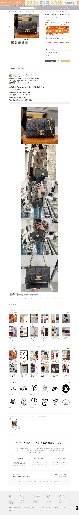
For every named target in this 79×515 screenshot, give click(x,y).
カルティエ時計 (22, 498)
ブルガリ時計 (22, 497)
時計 (33, 298)
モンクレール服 (61, 498)
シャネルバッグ (35, 497)
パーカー (11, 298)
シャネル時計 (22, 500)
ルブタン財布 (48, 496)
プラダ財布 (47, 497)
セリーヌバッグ (35, 498)
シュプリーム (37, 298)
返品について (34, 507)
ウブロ (21, 501)
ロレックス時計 (22, 495)
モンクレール (61, 298)
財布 (10, 496)
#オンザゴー (26, 295)
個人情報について (49, 507)
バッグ (10, 497)
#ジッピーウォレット (34, 295)
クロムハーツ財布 (49, 500)
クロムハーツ (19, 298)
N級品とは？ (56, 507)
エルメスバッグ (35, 500)
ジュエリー (11, 502)
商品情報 (13, 68)
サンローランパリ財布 (49, 502)
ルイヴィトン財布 (49, 503)
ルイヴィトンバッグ (36, 495)
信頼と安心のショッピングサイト (51, 55)
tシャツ (15, 298)
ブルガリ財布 (48, 495)
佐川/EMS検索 (21, 68)
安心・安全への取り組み (26, 507)
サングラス (60, 503)
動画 (28, 39)
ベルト (10, 500)
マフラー (60, 501)
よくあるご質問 (17, 507)
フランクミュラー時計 (23, 503)
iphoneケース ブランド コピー (52, 298)
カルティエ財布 (48, 501)
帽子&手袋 (11, 503)
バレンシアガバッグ (36, 502)
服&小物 (10, 501)
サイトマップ (62, 507)
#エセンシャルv (20, 295)
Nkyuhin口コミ (41, 507)
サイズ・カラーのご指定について (51, 52)
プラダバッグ (35, 501)
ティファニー (61, 500)
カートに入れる (51, 61)
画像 (25, 39)
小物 (59, 496)
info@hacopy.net (17, 476)
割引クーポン (65, 61)
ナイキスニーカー (62, 495)
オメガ (21, 496)
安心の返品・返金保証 (49, 49)
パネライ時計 (22, 502)
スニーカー (43, 298)
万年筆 (60, 502)
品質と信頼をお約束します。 (51, 46)
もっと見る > (67, 312)
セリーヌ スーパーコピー (54, 17)
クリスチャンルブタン (36, 496)
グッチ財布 (47, 498)
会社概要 (10, 507)
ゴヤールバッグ (35, 503)
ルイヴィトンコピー (27, 298)
